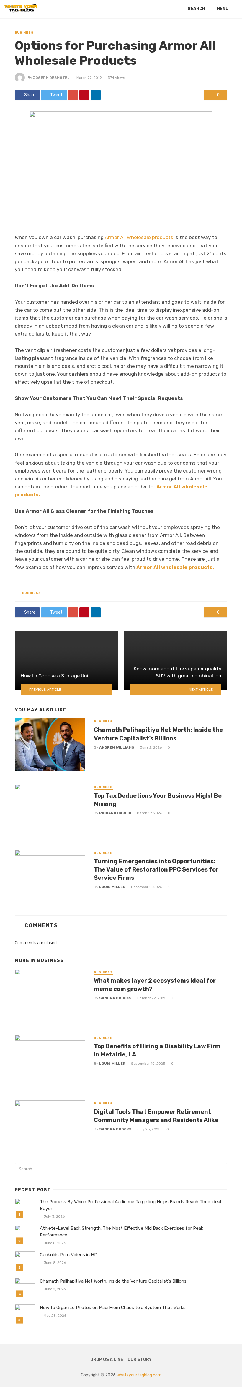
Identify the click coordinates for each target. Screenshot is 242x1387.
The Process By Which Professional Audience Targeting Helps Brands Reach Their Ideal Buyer (130, 1205)
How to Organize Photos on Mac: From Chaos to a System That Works (113, 1307)
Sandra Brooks (115, 998)
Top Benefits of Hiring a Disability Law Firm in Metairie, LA (157, 1050)
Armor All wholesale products (139, 237)
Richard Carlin (115, 813)
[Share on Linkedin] (96, 95)
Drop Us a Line (106, 1359)
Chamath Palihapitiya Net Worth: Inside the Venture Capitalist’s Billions (158, 734)
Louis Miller (112, 887)
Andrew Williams (116, 747)
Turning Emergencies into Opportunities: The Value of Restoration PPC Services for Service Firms (156, 869)
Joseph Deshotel (51, 78)
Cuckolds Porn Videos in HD (68, 1254)
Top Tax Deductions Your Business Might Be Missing (158, 799)
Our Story (139, 1359)
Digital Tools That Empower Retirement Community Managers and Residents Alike (156, 1116)
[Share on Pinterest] (84, 95)
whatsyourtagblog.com (139, 1375)
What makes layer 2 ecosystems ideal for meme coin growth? (155, 984)
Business (24, 32)
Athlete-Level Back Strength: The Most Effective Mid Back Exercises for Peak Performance (121, 1232)
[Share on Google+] (73, 95)
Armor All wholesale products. (175, 567)
